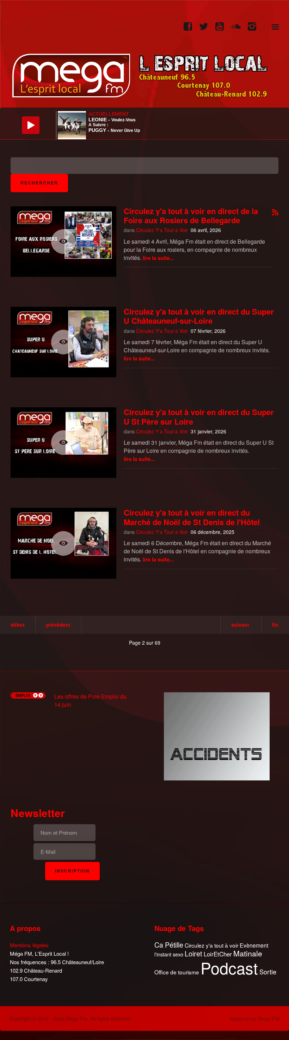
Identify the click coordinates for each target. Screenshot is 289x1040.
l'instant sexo (168, 954)
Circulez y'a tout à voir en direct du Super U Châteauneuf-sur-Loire (199, 316)
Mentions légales (29, 945)
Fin (275, 624)
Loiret (193, 953)
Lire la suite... (158, 258)
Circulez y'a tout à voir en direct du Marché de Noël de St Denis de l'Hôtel (192, 517)
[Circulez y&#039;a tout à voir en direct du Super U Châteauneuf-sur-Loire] (63, 342)
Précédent (58, 624)
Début (18, 624)
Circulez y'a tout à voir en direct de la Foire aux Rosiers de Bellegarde (191, 215)
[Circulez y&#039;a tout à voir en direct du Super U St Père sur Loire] (63, 442)
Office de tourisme (176, 972)
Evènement (254, 945)
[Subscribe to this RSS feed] (275, 213)
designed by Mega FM (254, 1018)
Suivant (240, 624)
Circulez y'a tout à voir (211, 945)
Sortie (267, 972)
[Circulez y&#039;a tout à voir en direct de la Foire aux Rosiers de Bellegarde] (63, 241)
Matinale (247, 953)
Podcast (229, 967)
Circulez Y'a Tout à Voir (162, 229)
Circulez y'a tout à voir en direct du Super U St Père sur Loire (199, 416)
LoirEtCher (218, 953)
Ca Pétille (168, 945)
